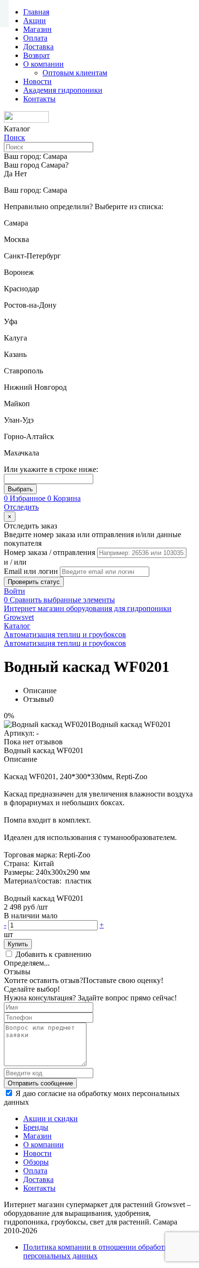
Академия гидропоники (62, 90)
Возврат (36, 55)
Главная (36, 12)
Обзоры (36, 1162)
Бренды (35, 1127)
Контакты (39, 99)
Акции (34, 20)
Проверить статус (34, 581)
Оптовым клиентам (75, 73)
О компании (43, 64)
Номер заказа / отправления (50, 552)
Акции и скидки (50, 1118)
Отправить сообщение (40, 1083)
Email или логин (32, 571)
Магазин (37, 29)
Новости (37, 81)
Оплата (35, 38)
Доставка (38, 47)
